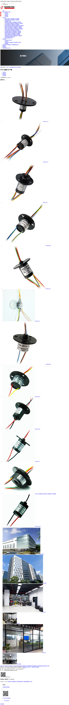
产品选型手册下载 (8, 40)
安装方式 (6, 41)
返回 (1, 67)
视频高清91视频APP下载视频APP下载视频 (13, 22)
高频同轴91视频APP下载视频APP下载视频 (13, 32)
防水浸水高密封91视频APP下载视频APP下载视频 (14, 25)
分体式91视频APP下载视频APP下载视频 (12, 33)
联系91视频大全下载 (45, 665)
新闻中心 (4, 45)
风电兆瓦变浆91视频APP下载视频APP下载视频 (14, 28)
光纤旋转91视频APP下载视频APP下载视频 (13, 31)
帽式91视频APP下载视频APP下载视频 (12, 19)
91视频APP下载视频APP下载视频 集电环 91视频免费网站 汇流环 (20, 681)
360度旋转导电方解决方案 (10, 36)
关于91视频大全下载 (13, 67)
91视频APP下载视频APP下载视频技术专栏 (11, 44)
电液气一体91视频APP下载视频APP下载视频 (13, 27)
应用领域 (4, 46)
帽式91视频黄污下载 (9, 37)
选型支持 (16, 665)
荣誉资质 (6, 15)
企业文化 (6, 14)
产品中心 (4, 17)
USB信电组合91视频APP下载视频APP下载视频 (14, 23)
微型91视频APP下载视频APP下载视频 (12, 18)
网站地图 (2, 703)
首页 (3, 10)
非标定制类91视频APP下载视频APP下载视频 (13, 35)
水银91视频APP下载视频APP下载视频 (12, 24)
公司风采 (6, 16)
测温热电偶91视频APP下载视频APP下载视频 (13, 26)
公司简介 (6, 13)
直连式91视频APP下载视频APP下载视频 (12, 34)
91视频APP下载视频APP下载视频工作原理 (13, 42)
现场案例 (6, 43)
